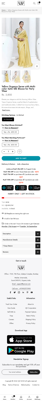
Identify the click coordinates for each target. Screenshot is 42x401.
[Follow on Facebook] (10, 292)
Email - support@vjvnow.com (21, 284)
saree (7, 202)
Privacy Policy (30, 323)
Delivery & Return (8, 164)
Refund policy (25, 385)
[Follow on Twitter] (15, 292)
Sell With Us (11, 312)
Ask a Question (23, 164)
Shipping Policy (31, 319)
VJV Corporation (30, 308)
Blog (4, 385)
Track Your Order (11, 304)
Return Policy (30, 316)
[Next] (38, 43)
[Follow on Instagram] (19, 292)
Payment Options (30, 312)
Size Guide (11, 308)
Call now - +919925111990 (21, 288)
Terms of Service (13, 385)
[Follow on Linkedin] (23, 292)
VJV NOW (21, 381)
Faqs (11, 316)
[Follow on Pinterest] (27, 292)
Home (3, 10)
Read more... (6, 110)
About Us (31, 304)
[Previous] (3, 43)
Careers (11, 319)
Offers (11, 323)
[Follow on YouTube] (32, 292)
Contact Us (35, 385)
